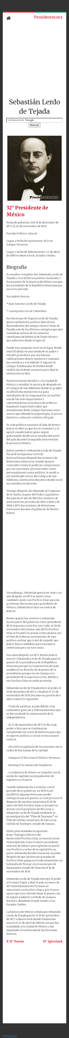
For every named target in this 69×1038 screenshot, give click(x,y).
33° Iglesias (52, 941)
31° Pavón (16, 941)
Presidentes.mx (48, 17)
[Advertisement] (34, 59)
